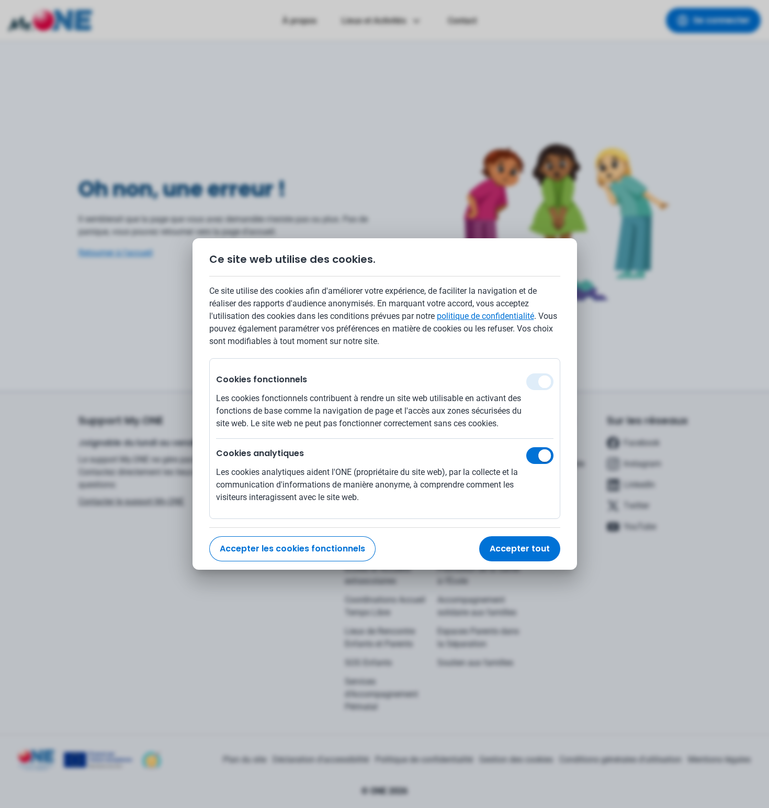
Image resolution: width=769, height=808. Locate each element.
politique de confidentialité (485, 316)
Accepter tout (520, 549)
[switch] (539, 455)
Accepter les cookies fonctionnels (292, 549)
